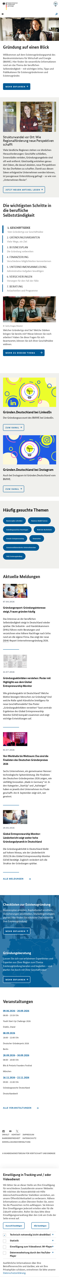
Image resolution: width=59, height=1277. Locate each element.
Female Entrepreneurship (15, 538)
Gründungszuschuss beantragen (17, 529)
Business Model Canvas (39, 520)
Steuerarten (37, 538)
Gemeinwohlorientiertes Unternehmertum (21, 547)
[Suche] (56, 14)
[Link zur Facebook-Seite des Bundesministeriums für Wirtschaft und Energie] (3, 1131)
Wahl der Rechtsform (44, 529)
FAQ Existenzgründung (14, 556)
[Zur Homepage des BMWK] (11, 6)
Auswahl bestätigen (13, 1225)
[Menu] (3, 13)
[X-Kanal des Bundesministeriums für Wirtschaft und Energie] (17, 1131)
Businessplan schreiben (14, 520)
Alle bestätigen (40, 1225)
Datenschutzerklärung (14, 1272)
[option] (29, 55)
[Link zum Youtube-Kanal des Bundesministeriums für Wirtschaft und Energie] (10, 1131)
